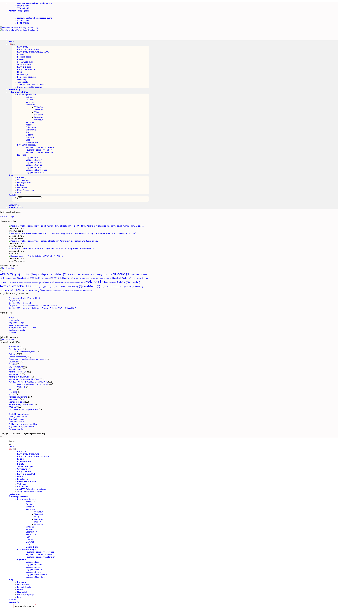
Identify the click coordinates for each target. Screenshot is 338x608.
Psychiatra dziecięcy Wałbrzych (40, 152)
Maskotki (13, 392)
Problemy (21, 177)
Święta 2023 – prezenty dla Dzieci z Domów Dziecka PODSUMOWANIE (42, 308)
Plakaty (20, 59)
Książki (20, 54)
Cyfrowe (13, 354)
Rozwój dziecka (24, 182)
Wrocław (30, 102)
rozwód (134, 282)
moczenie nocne (106, 278)
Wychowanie (23, 180)
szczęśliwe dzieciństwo (117, 287)
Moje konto (14, 320)
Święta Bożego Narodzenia (29, 87)
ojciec (128, 278)
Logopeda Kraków (34, 160)
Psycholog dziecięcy (26, 95)
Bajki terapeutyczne (26, 352)
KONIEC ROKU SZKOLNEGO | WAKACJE (28, 382)
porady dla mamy (18, 282)
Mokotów (38, 115)
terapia (139, 287)
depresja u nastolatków (80, 275)
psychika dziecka (61, 282)
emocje (35, 278)
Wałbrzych (31, 130)
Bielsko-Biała (32, 142)
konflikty (68, 278)
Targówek (38, 110)
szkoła (130, 287)
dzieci (97, 275)
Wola (36, 112)
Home (11, 42)
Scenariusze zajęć (25, 62)
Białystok (30, 137)
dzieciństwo (107, 275)
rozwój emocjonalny (38, 287)
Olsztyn (29, 135)
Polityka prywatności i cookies (23, 327)
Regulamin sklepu (17, 322)
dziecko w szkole (11, 278)
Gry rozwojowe (24, 64)
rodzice (95, 282)
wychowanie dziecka (52, 291)
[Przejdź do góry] (1, 436)
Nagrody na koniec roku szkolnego (33, 384)
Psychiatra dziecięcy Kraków (39, 150)
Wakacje (21, 387)
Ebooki (20, 72)
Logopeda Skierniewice (36, 170)
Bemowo (38, 117)
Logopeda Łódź (32, 157)
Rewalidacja (22, 74)
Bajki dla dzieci (24, 57)
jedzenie (56, 278)
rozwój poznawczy (70, 286)
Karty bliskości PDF (26, 69)
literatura (77, 278)
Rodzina (20, 185)
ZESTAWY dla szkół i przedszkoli (32, 84)
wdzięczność (9, 290)
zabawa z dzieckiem (82, 291)
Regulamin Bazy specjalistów (22, 427)
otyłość (7, 283)
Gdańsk (29, 100)
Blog (11, 175)
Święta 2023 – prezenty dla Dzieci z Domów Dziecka (33, 306)
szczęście (105, 287)
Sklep (11, 317)
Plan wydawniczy (17, 429)
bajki (37, 275)
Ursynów (38, 120)
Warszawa (30, 105)
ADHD (6, 274)
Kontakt (12, 195)
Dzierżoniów (31, 127)
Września (30, 122)
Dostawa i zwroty (17, 330)
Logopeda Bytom (33, 167)
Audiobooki (22, 82)
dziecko (123, 274)
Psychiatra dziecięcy (26, 145)
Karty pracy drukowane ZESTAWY (33, 52)
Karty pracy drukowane (28, 49)
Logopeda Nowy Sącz (35, 172)
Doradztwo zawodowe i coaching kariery (27, 359)
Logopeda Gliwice (34, 165)
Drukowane (14, 362)
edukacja (24, 278)
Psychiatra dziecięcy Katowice (40, 147)
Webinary (21, 79)
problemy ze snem (32, 282)
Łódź (28, 140)
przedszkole (46, 282)
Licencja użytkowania (18, 325)
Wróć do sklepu (7, 217)
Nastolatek (22, 187)
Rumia (29, 132)
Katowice (30, 97)
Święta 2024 (14, 301)
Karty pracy (22, 47)
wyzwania (67, 291)
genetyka (46, 278)
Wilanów (38, 107)
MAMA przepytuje (25, 190)
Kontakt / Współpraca (19, 11)
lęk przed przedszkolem (90, 278)
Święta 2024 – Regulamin (20, 303)
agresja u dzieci (23, 274)
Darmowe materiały (18, 357)
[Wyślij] (10, 444)
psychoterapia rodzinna (76, 282)
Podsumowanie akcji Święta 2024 (24, 298)
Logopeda (21, 155)
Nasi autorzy (14, 89)
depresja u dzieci (53, 274)
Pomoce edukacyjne (26, 77)
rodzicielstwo (110, 282)
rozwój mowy (51, 287)
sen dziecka (91, 286)
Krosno (29, 125)
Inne (19, 192)
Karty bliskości (24, 67)
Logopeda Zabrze (33, 162)
